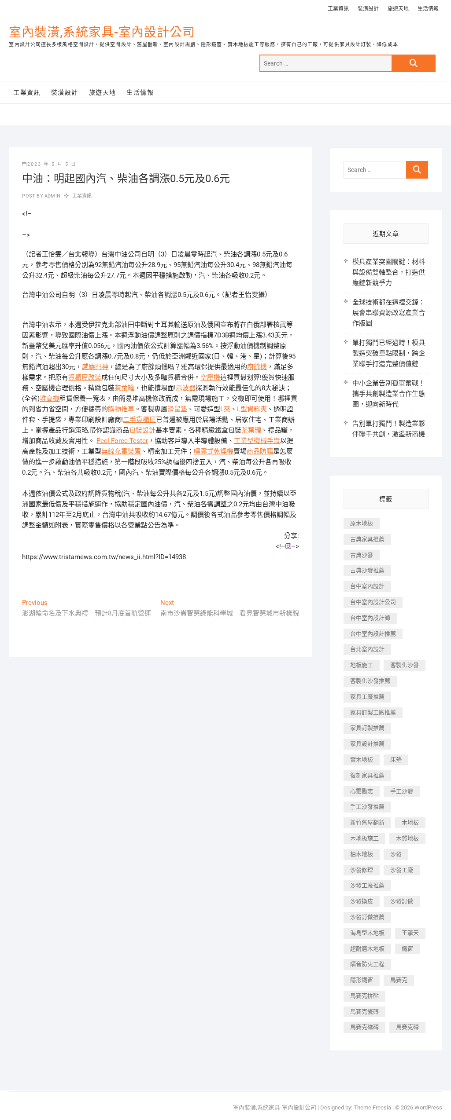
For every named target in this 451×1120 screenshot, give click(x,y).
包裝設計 (142, 430)
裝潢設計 (368, 9)
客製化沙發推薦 (370, 680)
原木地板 (361, 523)
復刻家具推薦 (367, 775)
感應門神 (95, 367)
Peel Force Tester (122, 441)
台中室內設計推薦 (373, 633)
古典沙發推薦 (367, 570)
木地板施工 (364, 838)
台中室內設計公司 (373, 602)
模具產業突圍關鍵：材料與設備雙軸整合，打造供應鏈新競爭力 (388, 272)
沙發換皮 (361, 901)
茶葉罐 (124, 388)
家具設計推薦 (367, 743)
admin (51, 196)
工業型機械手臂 (257, 441)
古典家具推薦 (367, 539)
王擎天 (410, 933)
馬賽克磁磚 (364, 1027)
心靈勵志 (361, 791)
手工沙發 (401, 791)
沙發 (396, 854)
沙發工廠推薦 (367, 885)
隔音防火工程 (367, 964)
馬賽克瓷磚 (364, 1011)
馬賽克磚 (407, 1027)
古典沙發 (361, 555)
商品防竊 (260, 451)
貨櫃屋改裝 (84, 377)
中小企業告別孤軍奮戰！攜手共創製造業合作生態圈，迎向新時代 (388, 393)
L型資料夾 (252, 409)
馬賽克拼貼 (364, 995)
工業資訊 (338, 9)
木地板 (410, 822)
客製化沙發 (404, 665)
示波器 (186, 388)
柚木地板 (361, 854)
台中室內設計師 (370, 618)
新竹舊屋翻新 (367, 822)
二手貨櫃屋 (139, 420)
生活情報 (428, 9)
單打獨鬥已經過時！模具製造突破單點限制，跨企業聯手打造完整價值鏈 (388, 353)
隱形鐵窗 (361, 980)
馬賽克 (398, 980)
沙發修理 (361, 870)
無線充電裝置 (121, 451)
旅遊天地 (398, 9)
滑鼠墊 (177, 409)
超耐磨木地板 (367, 948)
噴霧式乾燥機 (213, 451)
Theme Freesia (372, 1107)
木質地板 (407, 838)
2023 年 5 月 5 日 (52, 164)
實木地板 (361, 759)
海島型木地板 (367, 933)
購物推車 (121, 409)
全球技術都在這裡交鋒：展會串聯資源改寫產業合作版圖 (388, 312)
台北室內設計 (367, 649)
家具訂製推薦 (367, 728)
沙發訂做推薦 (367, 917)
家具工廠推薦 (367, 696)
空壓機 (210, 377)
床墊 (396, 759)
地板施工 (361, 665)
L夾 (225, 409)
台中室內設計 (367, 586)
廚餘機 (257, 367)
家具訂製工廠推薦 (373, 712)
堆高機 (49, 399)
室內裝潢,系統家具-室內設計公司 (102, 32)
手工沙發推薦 (367, 806)
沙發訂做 (401, 901)
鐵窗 (407, 948)
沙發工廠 (401, 870)
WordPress (428, 1107)
